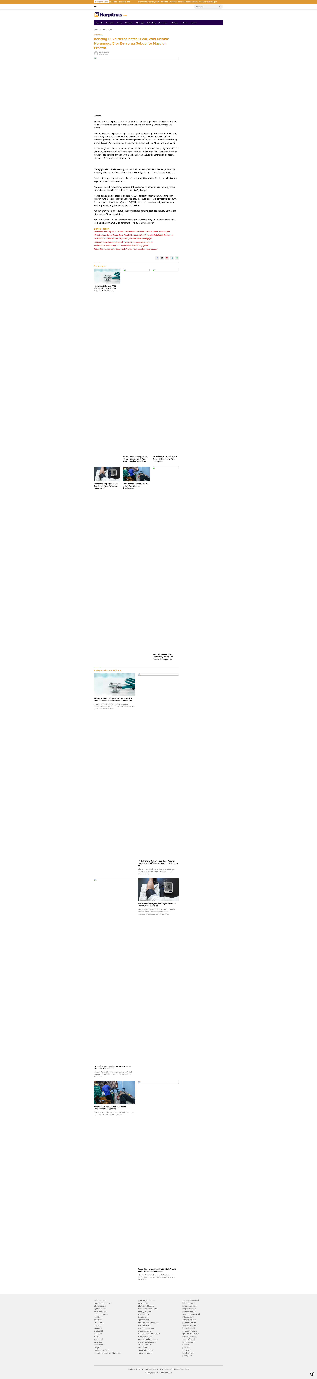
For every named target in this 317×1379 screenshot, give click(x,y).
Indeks (130, 1369)
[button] (220, 6)
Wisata (185, 23)
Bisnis (119, 23)
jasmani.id (98, 1325)
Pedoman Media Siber (181, 1369)
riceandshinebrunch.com (148, 1339)
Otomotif (128, 23)
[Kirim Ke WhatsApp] (177, 258)
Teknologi (151, 23)
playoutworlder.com (146, 1306)
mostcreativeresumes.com (149, 1333)
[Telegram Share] (172, 258)
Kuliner (194, 23)
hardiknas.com (188, 1353)
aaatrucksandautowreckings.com (107, 1353)
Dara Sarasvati (104, 52)
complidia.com (144, 1325)
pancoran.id (98, 1322)
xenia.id (97, 1336)
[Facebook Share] (157, 258)
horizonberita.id (188, 1328)
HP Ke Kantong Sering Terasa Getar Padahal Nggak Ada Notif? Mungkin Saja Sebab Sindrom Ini (133, 235)
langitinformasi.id (189, 1308)
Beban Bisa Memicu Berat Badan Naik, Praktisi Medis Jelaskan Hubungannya (125, 249)
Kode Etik (140, 1369)
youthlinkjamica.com (146, 1300)
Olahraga (140, 23)
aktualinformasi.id (145, 1345)
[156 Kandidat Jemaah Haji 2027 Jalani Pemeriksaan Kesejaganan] (136, 474)
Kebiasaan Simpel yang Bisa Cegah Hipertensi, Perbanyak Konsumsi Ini (123, 242)
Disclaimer (164, 1369)
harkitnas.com (99, 1300)
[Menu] (95, 6)
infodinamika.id (188, 1342)
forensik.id (186, 1350)
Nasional (109, 23)
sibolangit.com (100, 1306)
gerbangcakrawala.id (190, 1300)
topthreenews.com (101, 1350)
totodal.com (143, 1317)
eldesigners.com (144, 1311)
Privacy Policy (152, 1369)
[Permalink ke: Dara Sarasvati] (96, 53)
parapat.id (98, 1342)
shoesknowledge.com (147, 1342)
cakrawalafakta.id (189, 1320)
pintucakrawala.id (189, 1311)
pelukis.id (97, 1320)
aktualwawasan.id (189, 1336)
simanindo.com (100, 1311)
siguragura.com (100, 1308)
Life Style (174, 23)
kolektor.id (98, 1317)
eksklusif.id (98, 1331)
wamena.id (98, 1339)
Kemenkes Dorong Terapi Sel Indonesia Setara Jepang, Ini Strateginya (185, 2)
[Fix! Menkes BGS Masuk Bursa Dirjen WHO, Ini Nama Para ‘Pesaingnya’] (166, 361)
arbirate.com (143, 1303)
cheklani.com (143, 1314)
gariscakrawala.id (145, 1353)
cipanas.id (98, 1328)
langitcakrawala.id (189, 1306)
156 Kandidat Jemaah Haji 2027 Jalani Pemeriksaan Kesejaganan (121, 245)
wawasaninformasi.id (190, 1325)
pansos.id (186, 1347)
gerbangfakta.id (188, 1339)
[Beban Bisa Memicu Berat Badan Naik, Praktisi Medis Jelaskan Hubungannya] (166, 559)
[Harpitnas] (111, 14)
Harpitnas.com (166, 1373)
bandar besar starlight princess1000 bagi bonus (201, 36)
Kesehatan (163, 23)
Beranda (99, 23)
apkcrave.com (143, 1320)
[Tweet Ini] (162, 258)
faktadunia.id (143, 1347)
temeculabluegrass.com (147, 1308)
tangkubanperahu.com (103, 1303)
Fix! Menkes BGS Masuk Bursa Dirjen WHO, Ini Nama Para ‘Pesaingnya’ (123, 239)
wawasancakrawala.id (191, 1314)
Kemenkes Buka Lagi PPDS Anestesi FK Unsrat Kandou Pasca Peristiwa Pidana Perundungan (132, 232)
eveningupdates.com (146, 1328)
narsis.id (185, 1345)
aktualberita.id (188, 1317)
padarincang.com (101, 1314)
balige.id (97, 1347)
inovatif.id (98, 1333)
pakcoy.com (187, 1356)
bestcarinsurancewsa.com (148, 1322)
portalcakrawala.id (189, 1331)
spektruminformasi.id (190, 1333)
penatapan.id (99, 1345)
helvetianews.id (188, 1303)
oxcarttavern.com (145, 1336)
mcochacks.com (144, 1331)
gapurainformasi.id (145, 1350)
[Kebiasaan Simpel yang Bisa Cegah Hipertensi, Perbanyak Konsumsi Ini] (107, 474)
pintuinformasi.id (189, 1322)
